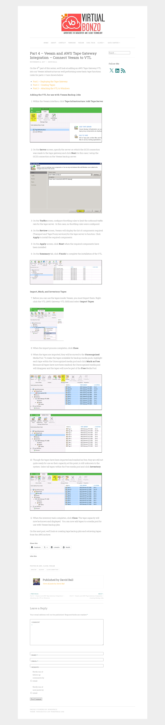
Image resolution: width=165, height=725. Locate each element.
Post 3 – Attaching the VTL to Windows (51, 88)
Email (35, 661)
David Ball (52, 62)
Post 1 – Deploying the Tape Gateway (50, 81)
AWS (40, 566)
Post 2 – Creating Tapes (44, 85)
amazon (33, 569)
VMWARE (72, 43)
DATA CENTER (113, 43)
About (53, 43)
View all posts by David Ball (53, 583)
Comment (36, 623)
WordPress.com (57, 712)
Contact (62, 43)
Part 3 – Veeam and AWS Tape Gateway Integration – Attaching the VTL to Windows (47, 596)
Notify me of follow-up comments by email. (38, 676)
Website (35, 667)
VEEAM (81, 43)
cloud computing (52, 569)
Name (35, 655)
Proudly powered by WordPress (43, 709)
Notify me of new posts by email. (38, 690)
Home (46, 43)
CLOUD (100, 43)
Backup (41, 569)
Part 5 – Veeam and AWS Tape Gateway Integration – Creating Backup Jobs (86, 596)
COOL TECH (90, 43)
